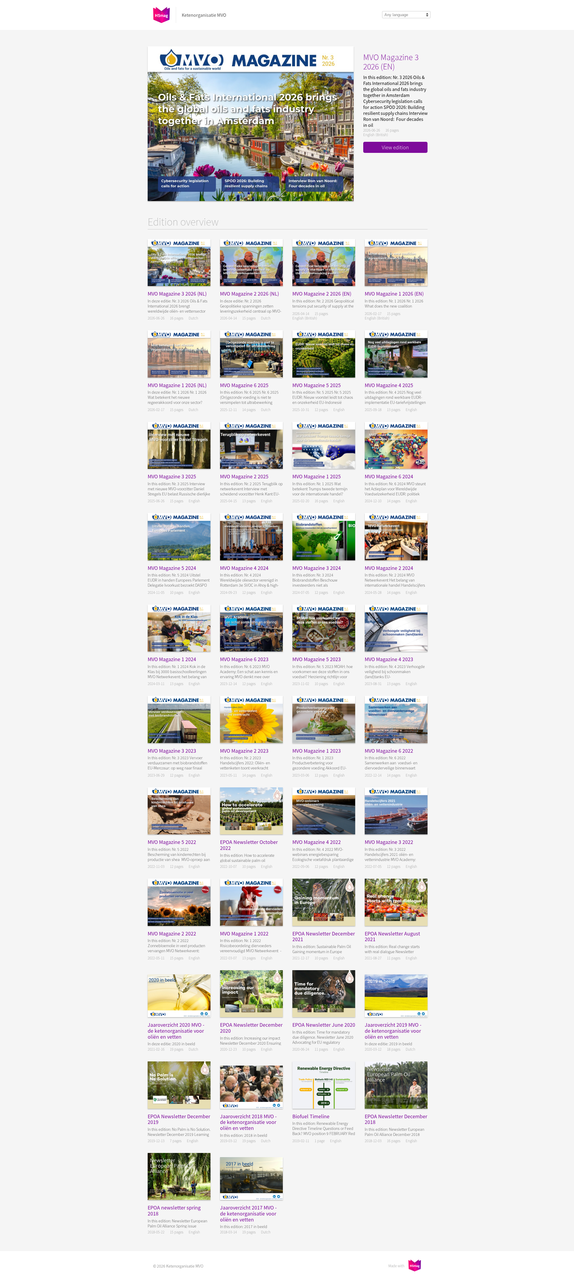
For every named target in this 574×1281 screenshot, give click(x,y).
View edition (395, 147)
